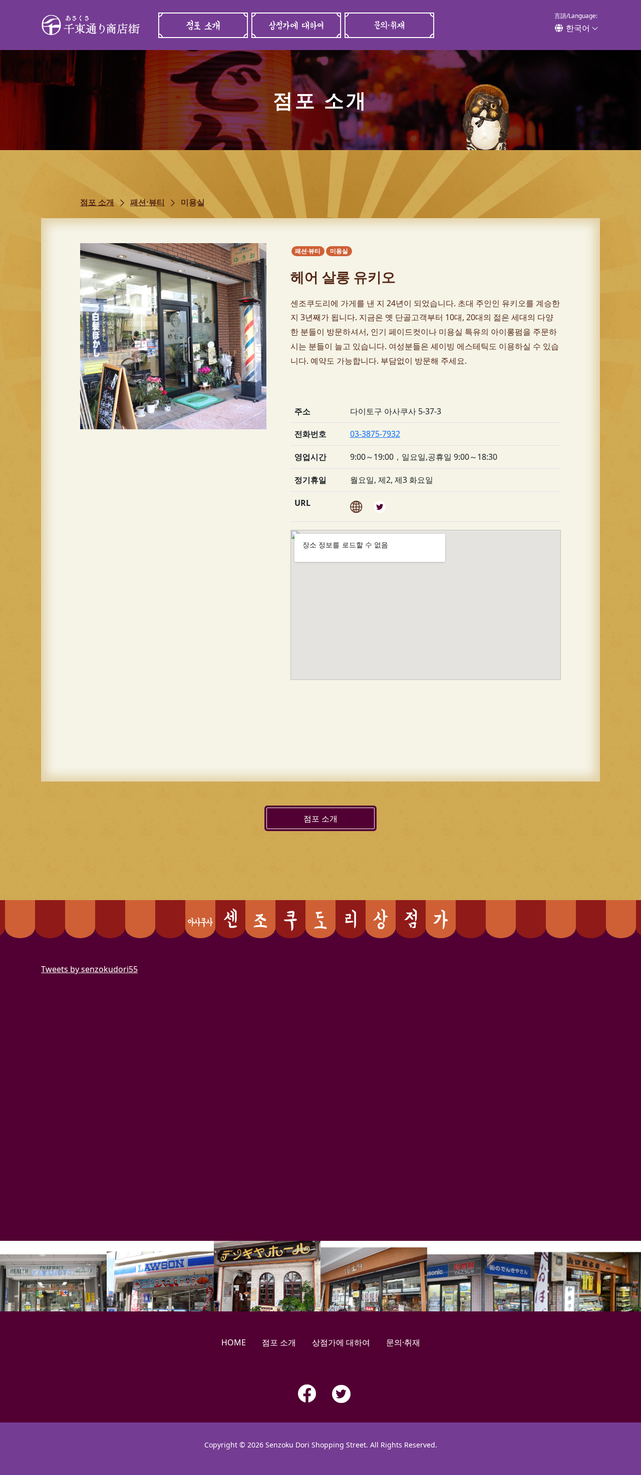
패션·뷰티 (147, 202)
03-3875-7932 (375, 433)
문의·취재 (389, 25)
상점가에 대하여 (296, 25)
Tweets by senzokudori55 (89, 969)
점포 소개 (202, 25)
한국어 (578, 28)
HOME (233, 1342)
